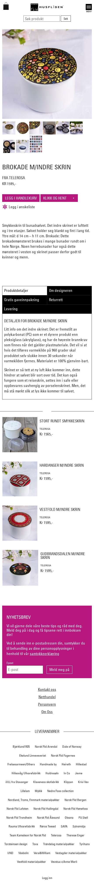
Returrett (56, 299)
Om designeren (60, 290)
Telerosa (56, 835)
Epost (10, 663)
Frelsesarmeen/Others (21, 764)
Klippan (68, 782)
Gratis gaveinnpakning (21, 299)
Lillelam (25, 791)
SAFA (64, 826)
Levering (11, 309)
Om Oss (47, 711)
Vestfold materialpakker (31, 862)
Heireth (66, 764)
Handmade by (48, 764)
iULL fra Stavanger (16, 782)
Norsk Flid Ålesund (48, 818)
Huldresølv (52, 773)
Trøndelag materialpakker (58, 844)
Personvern (47, 704)
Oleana (69, 818)
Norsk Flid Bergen (75, 800)
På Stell (83, 818)
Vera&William (42, 853)
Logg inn (47, 878)
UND (10, 853)
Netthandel (47, 697)
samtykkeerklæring (44, 653)
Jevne (78, 773)
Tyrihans (84, 844)
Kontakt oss (47, 689)
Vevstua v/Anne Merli (64, 862)
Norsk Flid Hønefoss (75, 809)
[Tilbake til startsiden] (47, 7)
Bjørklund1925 (21, 747)
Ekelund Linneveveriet (32, 755)
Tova (35, 844)
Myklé (38, 791)
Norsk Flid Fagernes (63, 755)
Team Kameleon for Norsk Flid (28, 835)
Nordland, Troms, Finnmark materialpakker (33, 800)
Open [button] (89, 6)
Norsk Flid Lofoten (17, 809)
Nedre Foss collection (60, 791)
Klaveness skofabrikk (46, 782)
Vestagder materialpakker (71, 853)
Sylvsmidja (79, 826)
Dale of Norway (71, 747)
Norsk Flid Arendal (46, 747)
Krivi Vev (83, 782)
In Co (67, 773)
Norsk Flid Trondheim (19, 818)
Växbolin (23, 853)
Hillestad (81, 764)
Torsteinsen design (15, 844)
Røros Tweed (48, 826)
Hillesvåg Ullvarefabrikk (26, 773)
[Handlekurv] (6, 8)
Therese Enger (75, 835)
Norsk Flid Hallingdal (45, 809)
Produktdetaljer (16, 290)
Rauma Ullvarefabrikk (22, 826)
